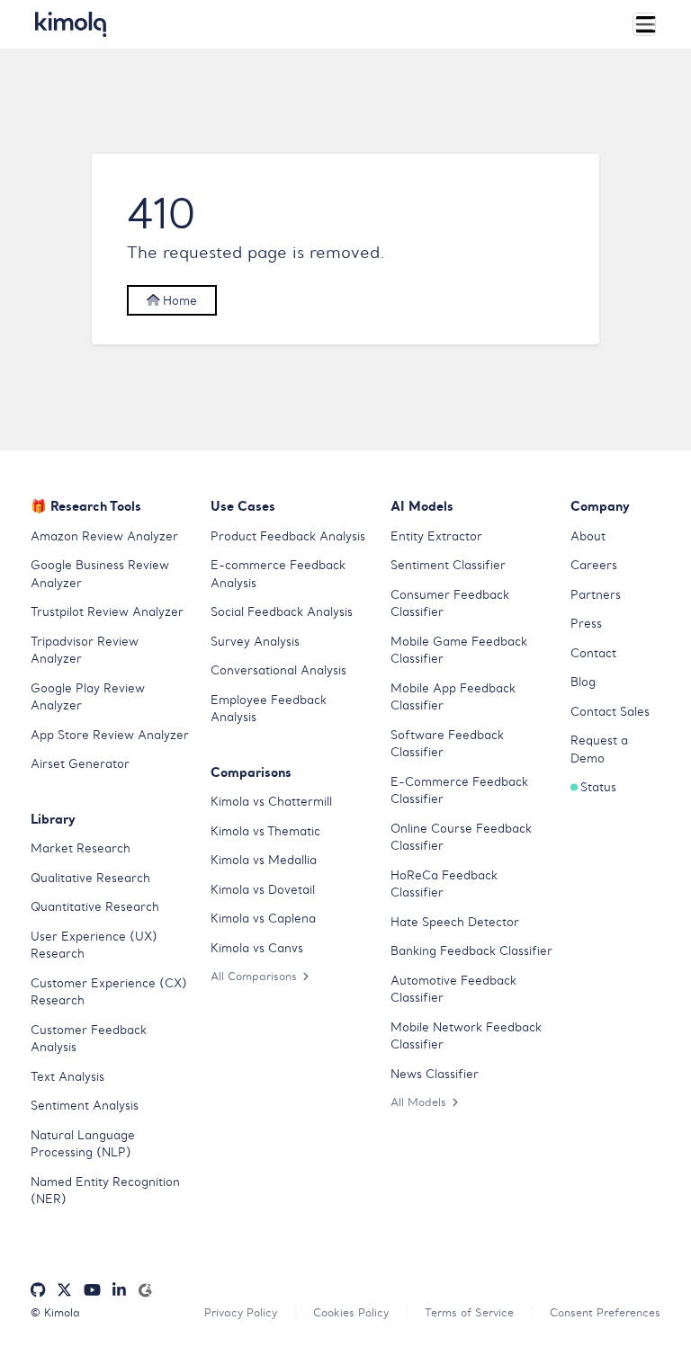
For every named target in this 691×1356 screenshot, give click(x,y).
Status (598, 787)
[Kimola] (71, 24)
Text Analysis (67, 1076)
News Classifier (434, 1074)
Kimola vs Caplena (263, 918)
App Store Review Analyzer (110, 735)
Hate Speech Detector (454, 922)
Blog (583, 682)
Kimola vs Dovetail (263, 889)
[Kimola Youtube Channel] (92, 1291)
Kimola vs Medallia (264, 860)
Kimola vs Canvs (257, 948)
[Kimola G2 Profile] (145, 1291)
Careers (593, 565)
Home (178, 300)
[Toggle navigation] (644, 24)
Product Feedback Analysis (288, 536)
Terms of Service (469, 1312)
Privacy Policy (240, 1312)
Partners (595, 594)
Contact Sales (610, 711)
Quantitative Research (95, 906)
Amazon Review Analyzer (104, 536)
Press (586, 623)
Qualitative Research (90, 878)
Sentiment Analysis (85, 1105)
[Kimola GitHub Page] (38, 1291)
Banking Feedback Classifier (471, 951)
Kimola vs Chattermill (271, 801)
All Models (418, 1102)
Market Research (80, 848)
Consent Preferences (605, 1312)
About (588, 536)
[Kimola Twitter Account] (64, 1291)
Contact (593, 653)
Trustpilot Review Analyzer (107, 612)
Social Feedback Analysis (282, 612)
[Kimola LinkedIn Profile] (119, 1291)
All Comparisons (254, 976)
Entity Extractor (436, 536)
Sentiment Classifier (448, 565)
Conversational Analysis (278, 670)
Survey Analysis (255, 641)
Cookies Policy (351, 1312)
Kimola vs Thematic (265, 831)
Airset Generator (80, 764)
